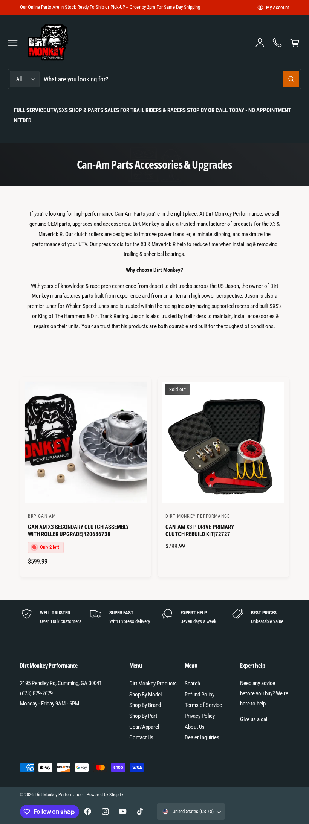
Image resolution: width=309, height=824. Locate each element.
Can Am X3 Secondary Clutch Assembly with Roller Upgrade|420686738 (78, 531)
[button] (12, 42)
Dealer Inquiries (202, 737)
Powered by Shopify (105, 794)
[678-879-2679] (277, 42)
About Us (195, 726)
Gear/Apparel (144, 726)
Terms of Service (203, 705)
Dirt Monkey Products (153, 683)
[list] (154, 617)
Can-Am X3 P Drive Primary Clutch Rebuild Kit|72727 (199, 531)
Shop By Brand (145, 705)
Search (192, 683)
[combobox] (171, 79)
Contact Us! (142, 737)
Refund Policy (199, 694)
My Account (277, 7)
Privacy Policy (200, 716)
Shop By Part (143, 716)
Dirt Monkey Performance (59, 794)
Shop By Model (145, 694)
